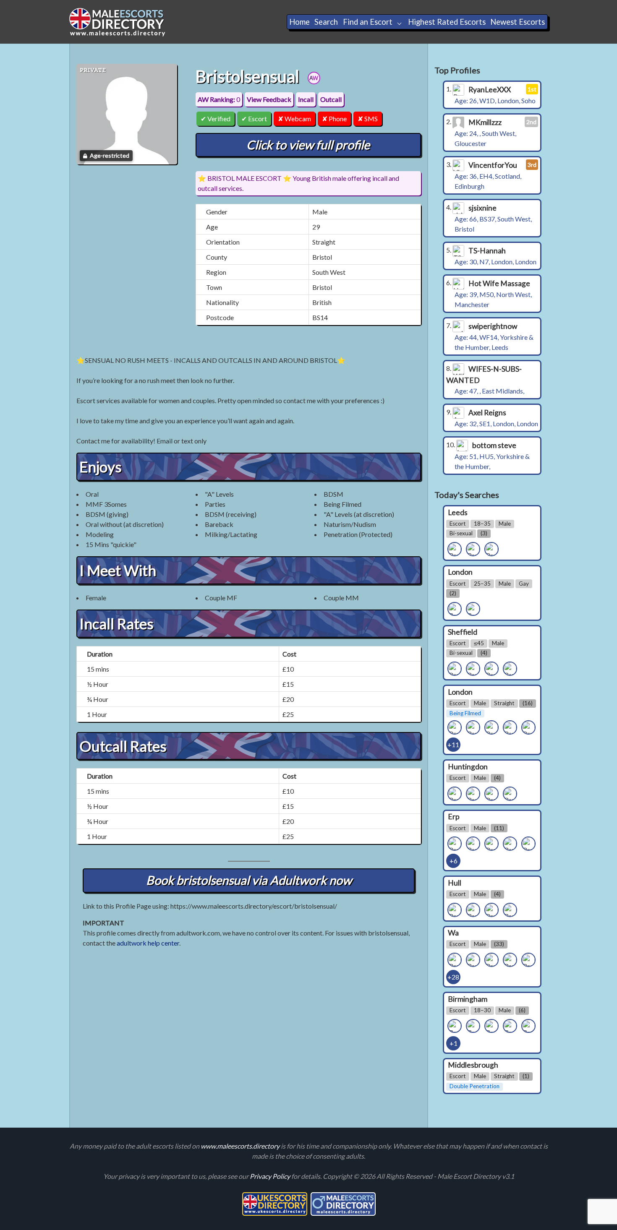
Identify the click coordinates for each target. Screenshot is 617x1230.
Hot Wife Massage (499, 283)
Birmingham (467, 998)
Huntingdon (468, 766)
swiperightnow (492, 326)
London (460, 572)
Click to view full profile (308, 145)
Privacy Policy (270, 1176)
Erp (454, 816)
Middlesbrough (473, 1065)
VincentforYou (492, 165)
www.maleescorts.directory (241, 1146)
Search (326, 21)
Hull (454, 882)
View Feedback (269, 99)
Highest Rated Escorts (447, 21)
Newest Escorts (517, 21)
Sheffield (462, 632)
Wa (453, 932)
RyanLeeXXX (489, 89)
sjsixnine (482, 207)
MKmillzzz (485, 122)
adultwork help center (148, 943)
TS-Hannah (487, 250)
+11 (453, 744)
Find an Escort (367, 21)
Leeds (458, 512)
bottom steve (494, 445)
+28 (453, 977)
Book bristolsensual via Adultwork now (249, 880)
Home (299, 21)
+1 (454, 1043)
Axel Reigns (487, 412)
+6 (454, 861)
